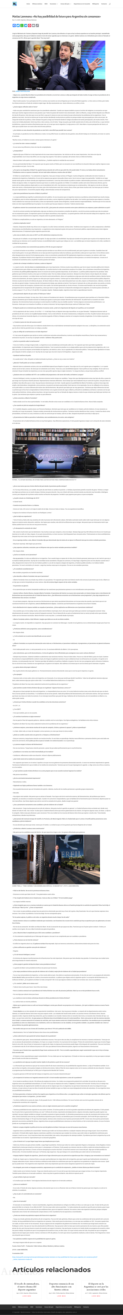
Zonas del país (65, 4)
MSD (46, 4)
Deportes (26, 1293)
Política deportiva (60, 1293)
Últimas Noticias (31, 20)
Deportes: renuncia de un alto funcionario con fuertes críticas (61, 1286)
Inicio (28, 4)
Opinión (23, 20)
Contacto (104, 4)
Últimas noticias (37, 4)
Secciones (53, 4)
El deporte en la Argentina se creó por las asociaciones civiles (96, 1286)
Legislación (95, 1293)
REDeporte (95, 4)
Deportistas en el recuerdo (82, 4)
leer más (27, 1296)
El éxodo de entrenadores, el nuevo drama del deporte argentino (26, 1286)
